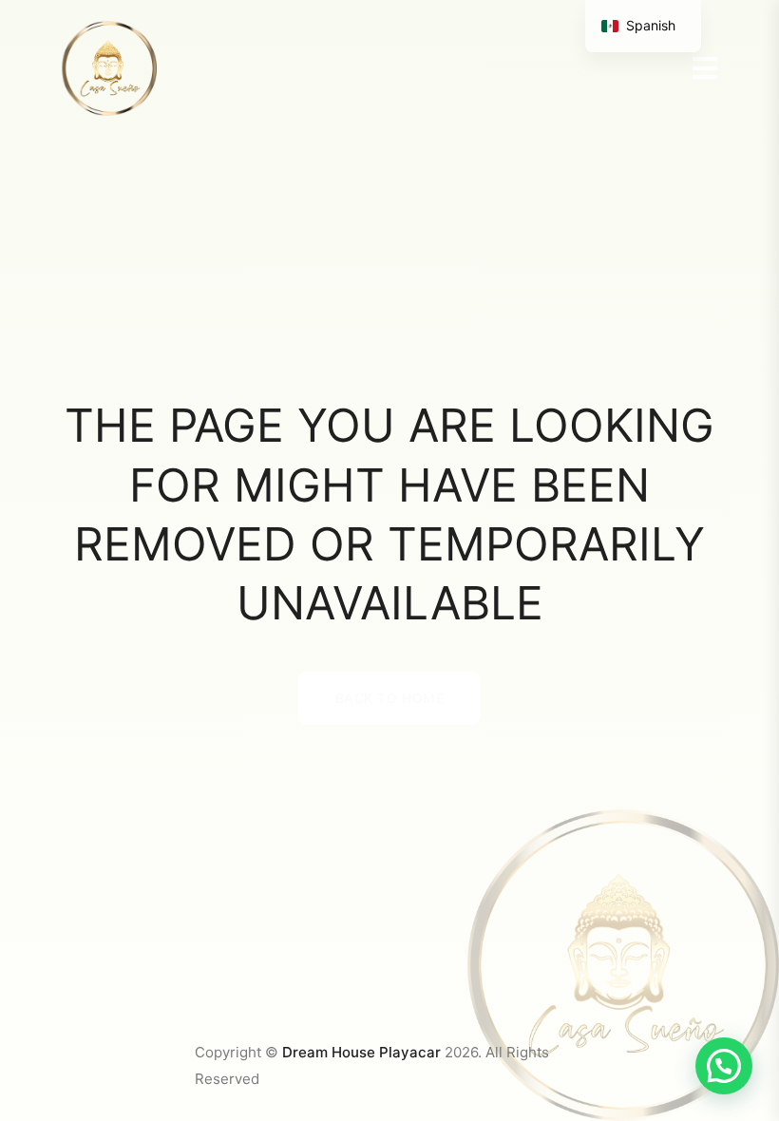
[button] (723, 1065)
